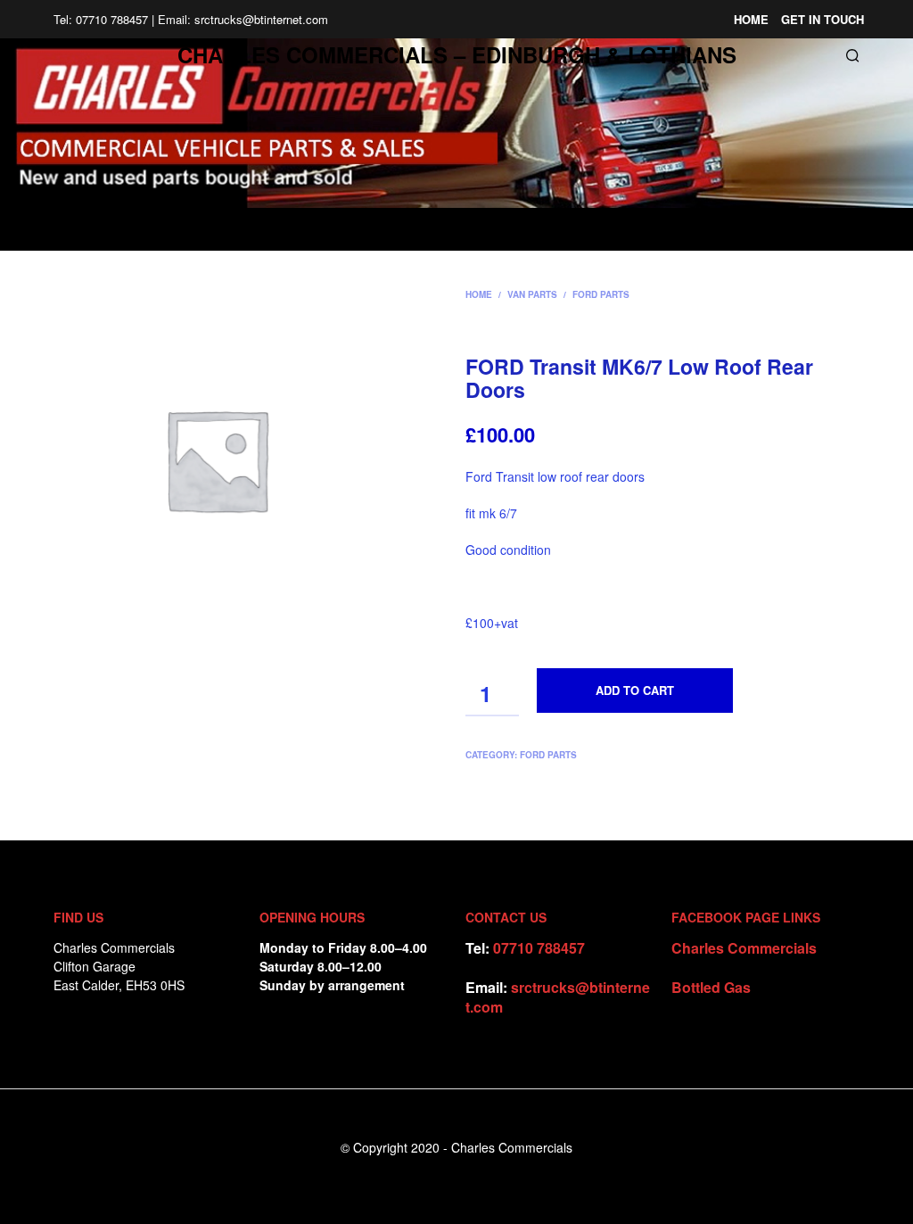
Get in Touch (822, 19)
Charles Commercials (744, 948)
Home (751, 19)
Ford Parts (600, 294)
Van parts (532, 294)
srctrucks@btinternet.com (557, 997)
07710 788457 (539, 948)
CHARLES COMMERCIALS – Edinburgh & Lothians (456, 54)
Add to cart (635, 690)
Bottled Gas (711, 987)
